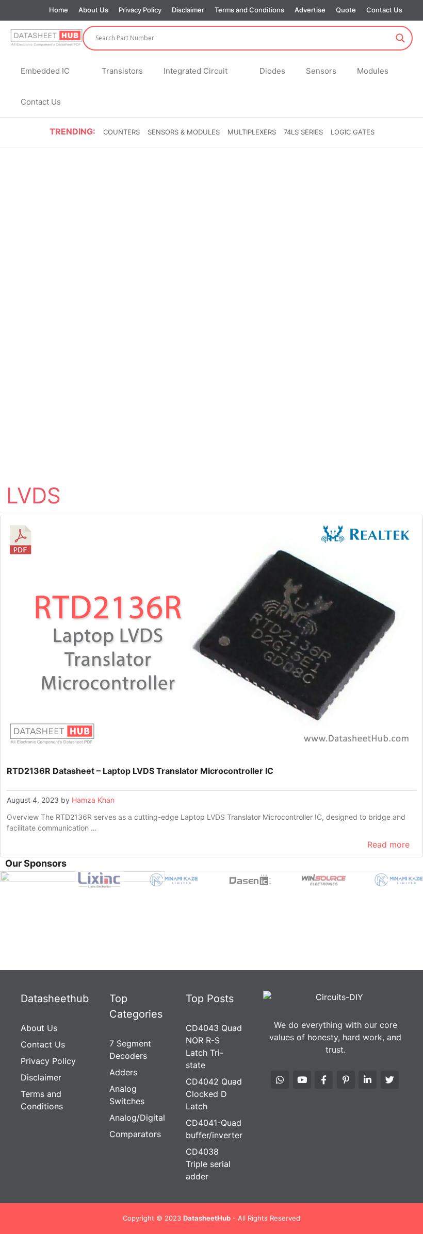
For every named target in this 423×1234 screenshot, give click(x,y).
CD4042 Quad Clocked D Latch (214, 1093)
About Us (93, 10)
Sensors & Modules (184, 132)
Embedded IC (45, 71)
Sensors (321, 71)
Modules (372, 71)
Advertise (310, 10)
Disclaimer (188, 10)
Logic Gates (353, 132)
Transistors (122, 71)
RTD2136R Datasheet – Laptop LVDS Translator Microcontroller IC (140, 771)
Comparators (135, 1134)
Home (58, 10)
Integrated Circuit (195, 71)
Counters (121, 132)
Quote (346, 10)
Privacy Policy (140, 10)
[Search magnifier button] (400, 38)
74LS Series (303, 132)
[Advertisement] (211, 226)
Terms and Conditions (249, 10)
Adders (123, 1072)
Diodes (272, 71)
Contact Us (384, 10)
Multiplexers (251, 132)
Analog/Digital (137, 1117)
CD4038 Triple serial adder (208, 1163)
